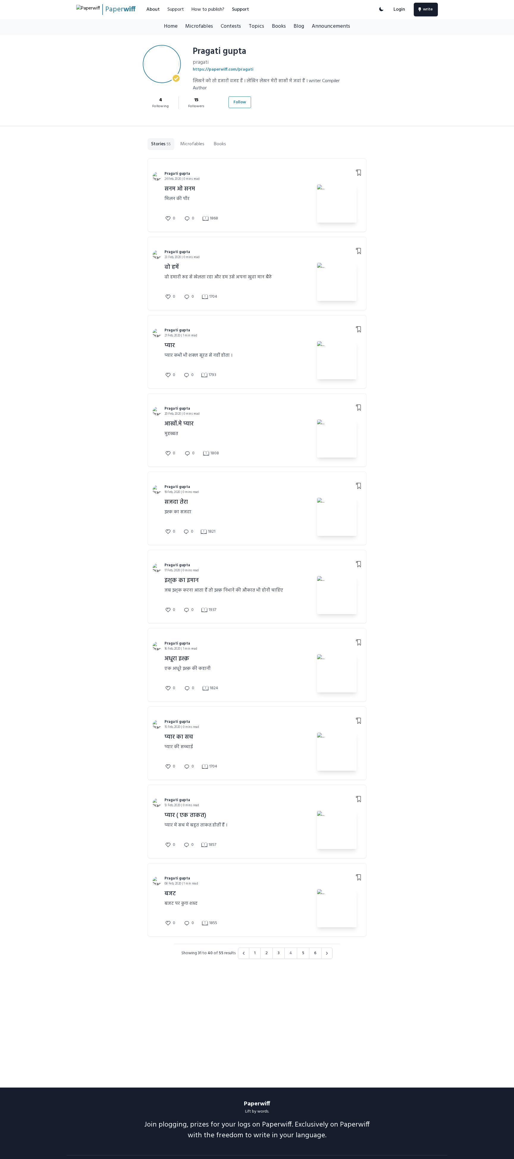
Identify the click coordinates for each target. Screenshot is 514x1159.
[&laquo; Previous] (243, 953)
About (153, 9)
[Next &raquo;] (327, 953)
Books (279, 26)
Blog (299, 26)
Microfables (199, 26)
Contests (231, 26)
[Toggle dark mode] (381, 9)
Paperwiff (257, 1104)
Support (175, 9)
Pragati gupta (177, 174)
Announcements (331, 26)
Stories (161, 144)
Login (399, 9)
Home (171, 26)
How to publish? (208, 9)
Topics (256, 26)
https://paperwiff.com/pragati (223, 69)
